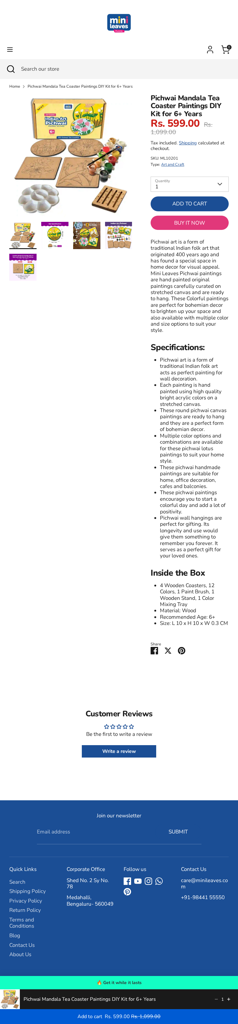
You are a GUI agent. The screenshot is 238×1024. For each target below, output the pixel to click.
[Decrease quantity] (216, 999)
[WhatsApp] (159, 881)
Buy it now (189, 222)
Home (14, 86)
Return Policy (25, 910)
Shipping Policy (27, 891)
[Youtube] (138, 881)
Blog (14, 935)
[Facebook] (127, 881)
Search (17, 882)
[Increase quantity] (229, 999)
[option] (70, 158)
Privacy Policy (25, 900)
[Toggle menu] (10, 49)
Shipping (188, 143)
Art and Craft (172, 164)
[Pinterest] (127, 891)
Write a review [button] (119, 751)
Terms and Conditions (21, 923)
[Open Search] (10, 69)
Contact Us (22, 945)
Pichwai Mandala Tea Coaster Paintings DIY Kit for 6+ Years (80, 86)
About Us (20, 954)
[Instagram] (148, 881)
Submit (178, 831)
